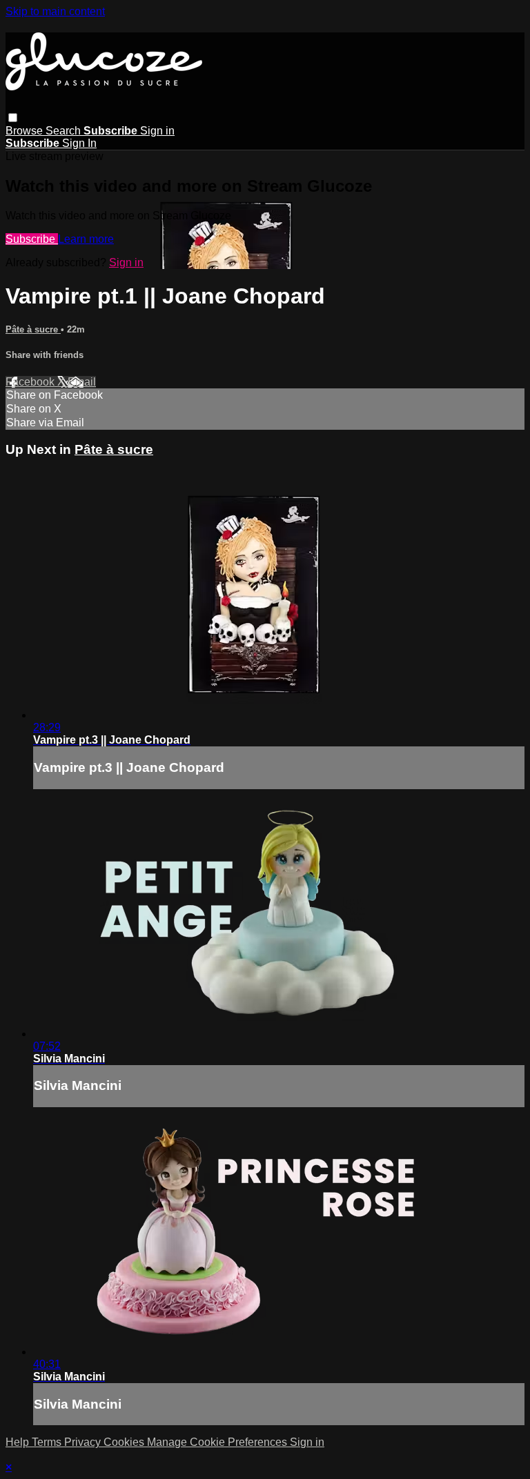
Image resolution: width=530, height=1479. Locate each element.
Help (19, 1442)
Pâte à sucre (33, 329)
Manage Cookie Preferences (218, 1442)
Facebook (31, 382)
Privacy (84, 1442)
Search (65, 131)
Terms (48, 1442)
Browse (26, 131)
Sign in (157, 131)
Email (82, 382)
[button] (12, 117)
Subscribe (32, 239)
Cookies (125, 1442)
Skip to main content (55, 11)
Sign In (79, 143)
